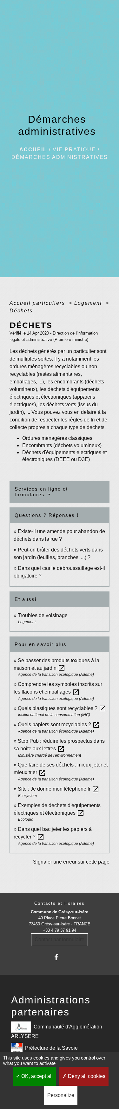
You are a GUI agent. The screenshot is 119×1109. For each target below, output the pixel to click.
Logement (89, 303)
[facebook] (59, 957)
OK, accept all (36, 1076)
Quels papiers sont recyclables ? (59, 724)
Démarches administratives (59, 157)
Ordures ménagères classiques (57, 438)
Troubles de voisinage (43, 615)
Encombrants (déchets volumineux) (62, 445)
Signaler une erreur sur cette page (71, 861)
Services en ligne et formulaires (41, 491)
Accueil (33, 149)
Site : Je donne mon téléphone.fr (58, 789)
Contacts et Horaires (59, 903)
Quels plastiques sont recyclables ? (62, 708)
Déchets (21, 310)
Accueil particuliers (38, 303)
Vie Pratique (74, 149)
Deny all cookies (86, 1076)
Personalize (60, 1095)
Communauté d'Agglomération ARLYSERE (56, 1031)
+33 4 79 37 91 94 (59, 930)
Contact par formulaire (59, 939)
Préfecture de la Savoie (51, 1047)
